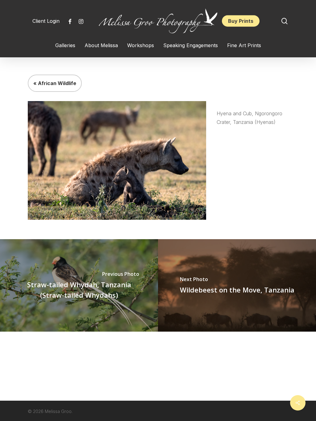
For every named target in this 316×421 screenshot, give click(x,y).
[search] (284, 21)
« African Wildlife (54, 83)
